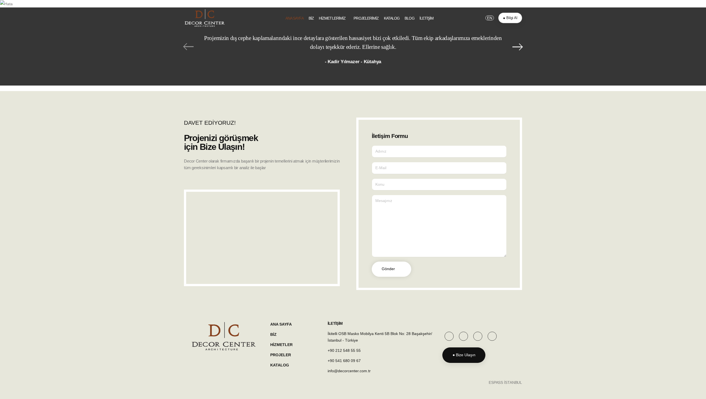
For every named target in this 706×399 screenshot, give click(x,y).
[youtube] (492, 336)
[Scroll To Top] (696, 393)
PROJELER (280, 355)
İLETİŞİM (426, 18)
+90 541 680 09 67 (344, 360)
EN (489, 18)
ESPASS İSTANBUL (505, 382)
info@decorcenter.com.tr (349, 371)
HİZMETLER (281, 344)
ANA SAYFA (294, 18)
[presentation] (188, 46)
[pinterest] (463, 336)
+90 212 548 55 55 (344, 350)
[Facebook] (449, 336)
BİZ (311, 18)
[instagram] (477, 336)
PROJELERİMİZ (366, 18)
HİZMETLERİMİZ (332, 18)
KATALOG (392, 18)
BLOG (409, 18)
